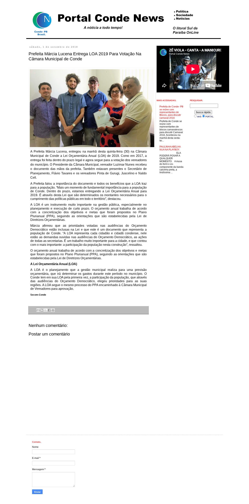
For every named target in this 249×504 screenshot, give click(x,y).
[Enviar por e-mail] (38, 310)
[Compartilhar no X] (45, 310)
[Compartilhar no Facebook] (49, 310)
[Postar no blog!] (42, 310)
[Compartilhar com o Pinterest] (53, 310)
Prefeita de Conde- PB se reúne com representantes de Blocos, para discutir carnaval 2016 (171, 112)
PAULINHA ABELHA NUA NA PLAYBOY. (170, 148)
